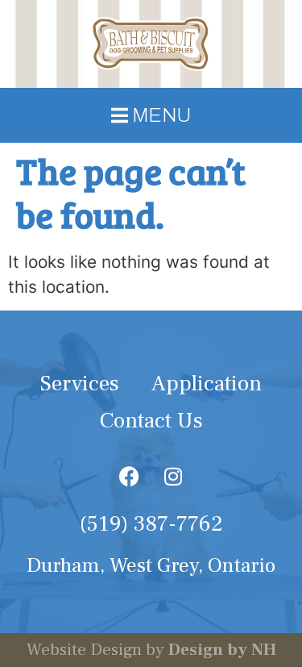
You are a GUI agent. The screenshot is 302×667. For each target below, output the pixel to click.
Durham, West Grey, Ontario (151, 565)
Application (206, 383)
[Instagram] (173, 476)
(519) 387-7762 (151, 524)
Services (79, 383)
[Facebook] (129, 476)
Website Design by (151, 650)
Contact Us (151, 420)
